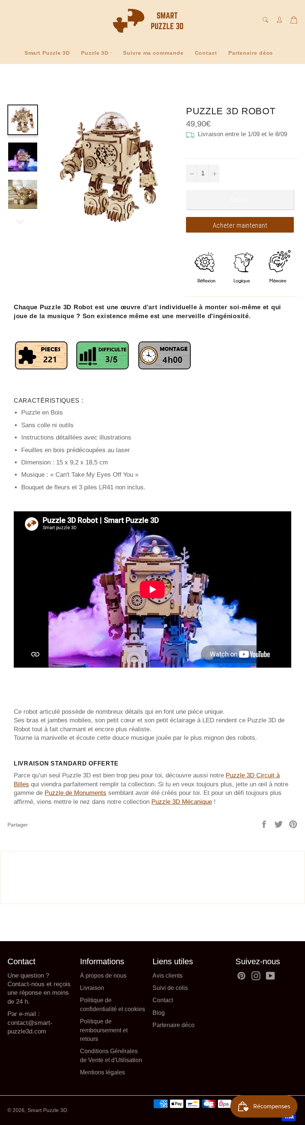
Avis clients (167, 975)
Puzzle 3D (95, 53)
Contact (206, 53)
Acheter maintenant (240, 225)
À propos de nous (103, 975)
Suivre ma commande (153, 53)
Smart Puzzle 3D (47, 53)
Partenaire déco (250, 53)
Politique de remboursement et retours (104, 1030)
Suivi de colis (170, 988)
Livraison (92, 988)
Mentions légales (102, 1072)
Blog (158, 1013)
